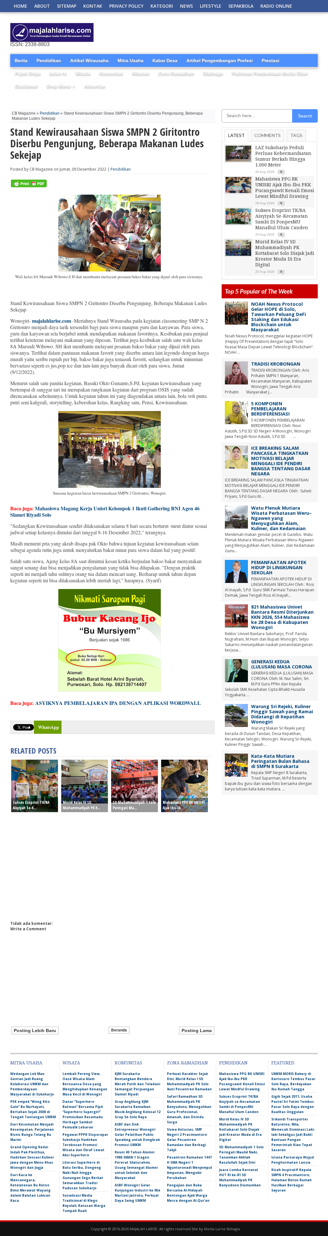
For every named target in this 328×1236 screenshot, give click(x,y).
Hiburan (140, 73)
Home (20, 6)
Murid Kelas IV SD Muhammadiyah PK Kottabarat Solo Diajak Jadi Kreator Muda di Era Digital (284, 253)
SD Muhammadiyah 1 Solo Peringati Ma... (134, 805)
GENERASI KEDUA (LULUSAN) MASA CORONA (281, 664)
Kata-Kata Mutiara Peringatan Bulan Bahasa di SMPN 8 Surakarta (280, 761)
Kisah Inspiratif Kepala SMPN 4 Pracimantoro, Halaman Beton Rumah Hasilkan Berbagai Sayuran (291, 1179)
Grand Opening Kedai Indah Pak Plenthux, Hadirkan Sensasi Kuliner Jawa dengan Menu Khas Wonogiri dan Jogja (32, 1157)
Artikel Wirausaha (89, 60)
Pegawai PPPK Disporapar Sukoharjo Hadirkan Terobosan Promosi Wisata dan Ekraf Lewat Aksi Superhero (85, 1144)
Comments (267, 135)
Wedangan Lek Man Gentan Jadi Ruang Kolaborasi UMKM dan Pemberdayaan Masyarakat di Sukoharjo (32, 1083)
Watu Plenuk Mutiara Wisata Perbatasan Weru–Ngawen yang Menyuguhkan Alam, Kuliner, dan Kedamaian (281, 518)
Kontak (92, 6)
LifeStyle (210, 6)
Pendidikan (49, 60)
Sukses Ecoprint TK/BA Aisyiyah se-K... (31, 805)
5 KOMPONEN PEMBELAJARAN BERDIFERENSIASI (270, 408)
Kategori (162, 6)
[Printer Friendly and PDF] (28, 185)
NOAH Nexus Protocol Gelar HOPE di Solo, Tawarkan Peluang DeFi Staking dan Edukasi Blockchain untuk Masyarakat (278, 317)
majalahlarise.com (51, 320)
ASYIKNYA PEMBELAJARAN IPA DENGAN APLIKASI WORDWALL (118, 703)
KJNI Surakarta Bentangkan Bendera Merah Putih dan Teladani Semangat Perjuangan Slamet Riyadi (137, 1083)
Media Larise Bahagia (222, 1228)
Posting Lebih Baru (35, 1030)
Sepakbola (240, 6)
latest (236, 135)
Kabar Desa (164, 60)
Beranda (119, 1030)
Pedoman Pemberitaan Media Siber (270, 73)
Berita (21, 60)
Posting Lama (197, 1030)
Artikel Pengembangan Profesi (219, 60)
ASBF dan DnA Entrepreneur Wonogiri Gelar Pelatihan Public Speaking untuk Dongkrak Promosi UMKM (137, 1134)
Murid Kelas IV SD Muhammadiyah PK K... (81, 805)
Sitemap (66, 6)
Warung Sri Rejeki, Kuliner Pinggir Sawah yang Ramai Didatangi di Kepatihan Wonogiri (282, 714)
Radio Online (276, 6)
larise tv (57, 73)
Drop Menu (60, 86)
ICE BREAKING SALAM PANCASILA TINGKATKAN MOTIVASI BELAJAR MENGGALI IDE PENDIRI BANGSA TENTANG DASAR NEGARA (280, 461)
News (186, 6)
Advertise (94, 86)
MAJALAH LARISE (143, 1228)
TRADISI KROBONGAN (275, 364)
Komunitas (111, 73)
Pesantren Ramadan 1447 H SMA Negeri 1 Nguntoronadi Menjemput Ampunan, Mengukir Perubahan (189, 1167)
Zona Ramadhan (176, 73)
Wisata (82, 73)
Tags (296, 135)
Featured (282, 1062)
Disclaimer (26, 86)
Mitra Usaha (131, 60)
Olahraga (213, 73)
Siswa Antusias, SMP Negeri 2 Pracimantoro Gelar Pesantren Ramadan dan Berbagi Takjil (187, 1139)
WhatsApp (48, 727)
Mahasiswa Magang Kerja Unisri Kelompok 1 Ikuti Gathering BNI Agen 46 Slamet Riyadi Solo (105, 511)
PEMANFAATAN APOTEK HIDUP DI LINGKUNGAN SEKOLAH (278, 567)
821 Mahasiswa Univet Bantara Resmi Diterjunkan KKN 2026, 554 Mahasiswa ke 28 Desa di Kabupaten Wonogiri (282, 617)
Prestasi (270, 60)
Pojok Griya (27, 73)
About (42, 6)
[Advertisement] (243, 32)
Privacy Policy (126, 6)
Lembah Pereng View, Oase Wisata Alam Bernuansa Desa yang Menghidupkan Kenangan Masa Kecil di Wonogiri (84, 1083)
